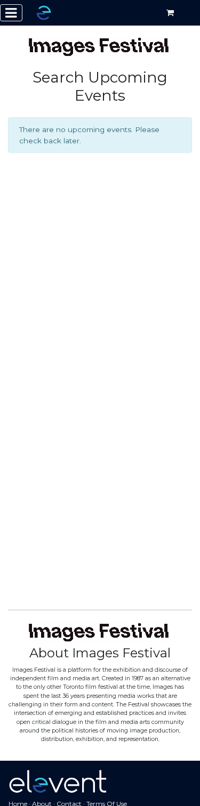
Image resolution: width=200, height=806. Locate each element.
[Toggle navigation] (11, 12)
